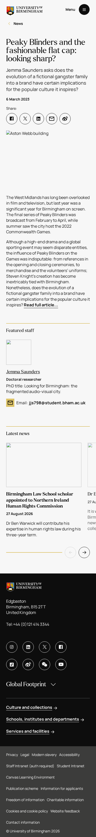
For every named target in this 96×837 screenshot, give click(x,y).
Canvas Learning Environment (30, 777)
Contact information (23, 822)
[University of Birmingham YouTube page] (61, 664)
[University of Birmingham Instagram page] (11, 647)
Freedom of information (25, 799)
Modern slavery (44, 754)
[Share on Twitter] (25, 118)
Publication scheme (22, 788)
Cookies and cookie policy (27, 811)
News (18, 23)
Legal (24, 754)
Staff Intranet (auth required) (30, 765)
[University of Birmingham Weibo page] (28, 664)
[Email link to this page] (51, 118)
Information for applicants (62, 788)
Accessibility (69, 754)
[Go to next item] (84, 552)
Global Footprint (26, 684)
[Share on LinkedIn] (38, 118)
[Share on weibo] (65, 118)
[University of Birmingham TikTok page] (11, 664)
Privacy (12, 754)
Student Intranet (70, 765)
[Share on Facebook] (11, 118)
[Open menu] (84, 9)
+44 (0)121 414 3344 (31, 624)
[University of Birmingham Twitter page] (44, 647)
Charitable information (65, 799)
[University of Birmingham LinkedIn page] (28, 647)
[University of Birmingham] (24, 9)
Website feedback (65, 811)
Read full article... (41, 305)
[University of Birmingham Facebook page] (61, 647)
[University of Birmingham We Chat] (44, 664)
